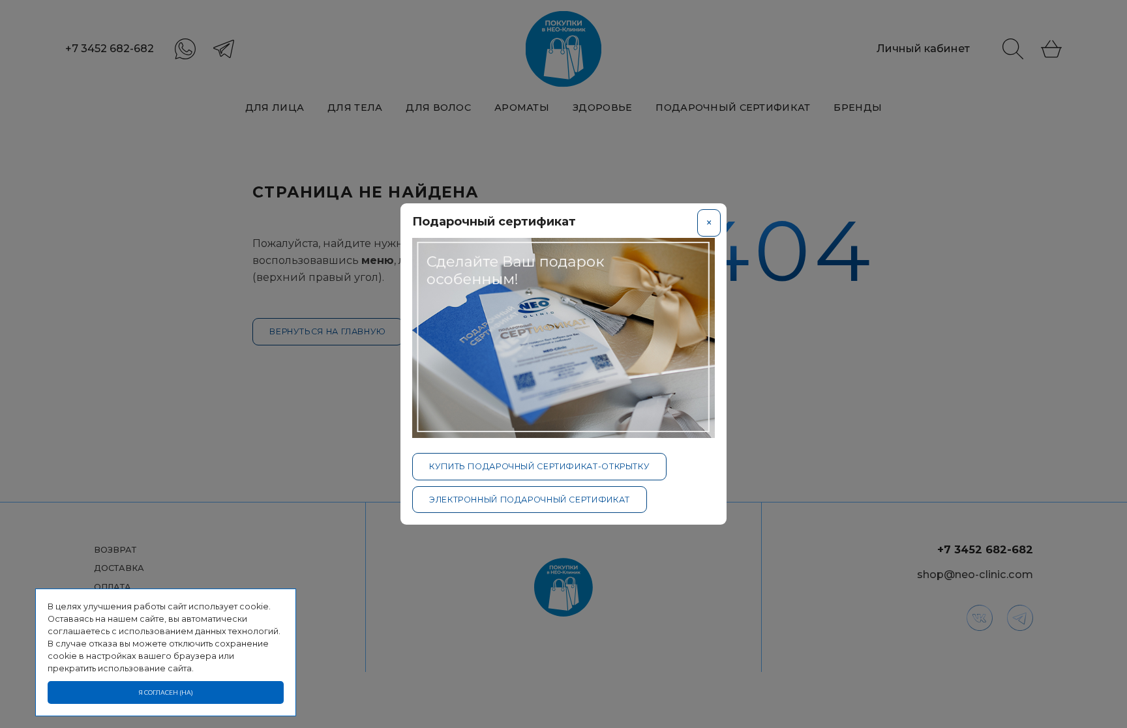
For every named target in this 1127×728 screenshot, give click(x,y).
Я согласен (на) (166, 692)
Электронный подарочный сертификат (529, 499)
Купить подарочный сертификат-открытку (539, 466)
